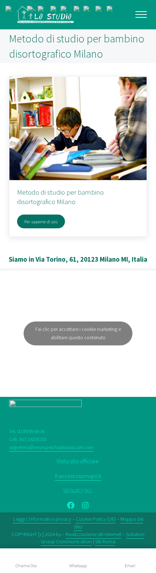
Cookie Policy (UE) (96, 518)
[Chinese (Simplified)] (16, 10)
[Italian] (78, 10)
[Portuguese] (89, 10)
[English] (44, 10)
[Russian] (101, 10)
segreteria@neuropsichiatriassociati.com (51, 447)
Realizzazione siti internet (93, 534)
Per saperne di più (44, 223)
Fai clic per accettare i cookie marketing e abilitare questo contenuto (78, 333)
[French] (55, 10)
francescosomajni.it (78, 476)
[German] (67, 10)
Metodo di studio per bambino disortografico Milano (60, 197)
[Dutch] (32, 10)
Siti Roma (105, 541)
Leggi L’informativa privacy (42, 518)
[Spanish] (113, 10)
